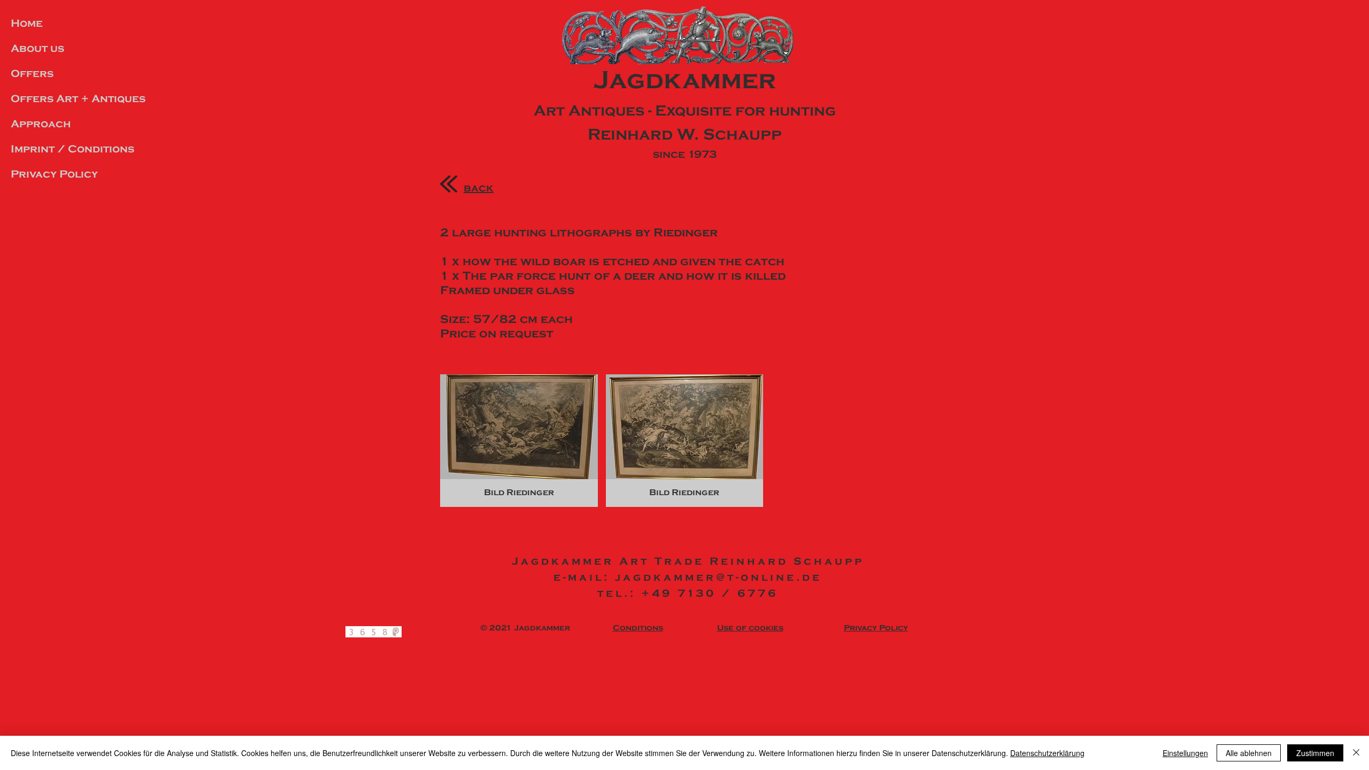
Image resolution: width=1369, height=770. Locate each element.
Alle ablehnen (1249, 753)
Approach (41, 124)
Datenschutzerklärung (1047, 753)
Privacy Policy (54, 174)
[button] (519, 440)
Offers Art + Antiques (78, 99)
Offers (32, 73)
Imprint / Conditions (72, 149)
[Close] (1356, 752)
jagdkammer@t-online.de (718, 577)
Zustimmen (1315, 753)
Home (27, 23)
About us (37, 48)
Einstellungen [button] (1185, 753)
